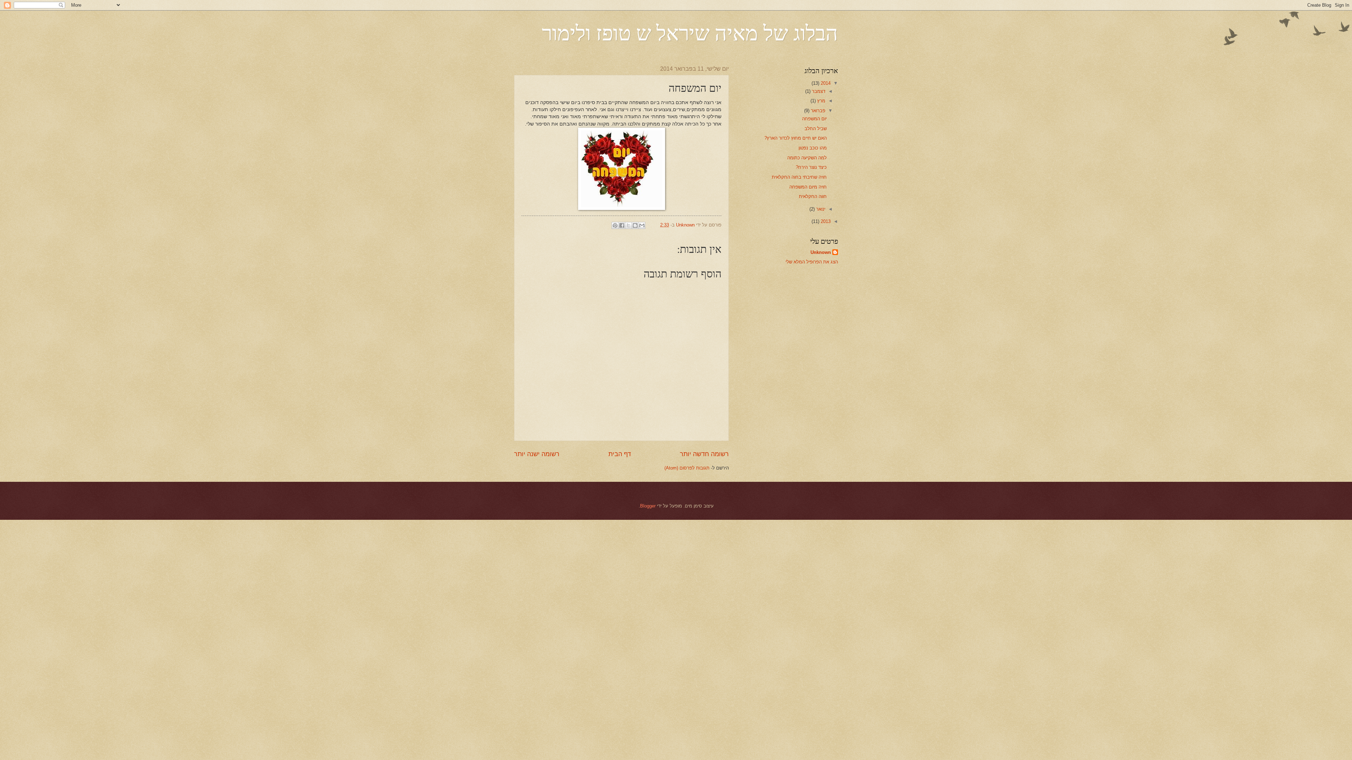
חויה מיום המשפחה (808, 187)
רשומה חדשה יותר (704, 454)
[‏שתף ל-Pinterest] (615, 225)
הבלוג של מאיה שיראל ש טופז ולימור (690, 32)
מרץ (820, 100)
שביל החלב (816, 128)
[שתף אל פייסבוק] (621, 225)
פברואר (817, 110)
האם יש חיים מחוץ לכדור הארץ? (795, 138)
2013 (825, 221)
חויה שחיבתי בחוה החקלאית (799, 177)
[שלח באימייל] (641, 225)
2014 (825, 83)
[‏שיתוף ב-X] (628, 225)
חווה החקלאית (813, 196)
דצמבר (817, 91)
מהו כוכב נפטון (813, 148)
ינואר (820, 209)
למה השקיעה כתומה (807, 157)
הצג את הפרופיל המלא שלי (811, 261)
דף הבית (619, 454)
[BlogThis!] (635, 225)
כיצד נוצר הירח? (811, 167)
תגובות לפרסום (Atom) (686, 468)
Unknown (820, 252)
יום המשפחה (814, 118)
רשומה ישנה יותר (536, 454)
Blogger (648, 506)
